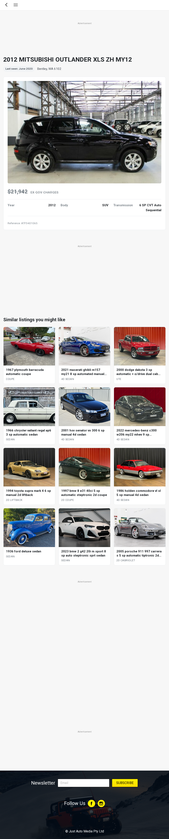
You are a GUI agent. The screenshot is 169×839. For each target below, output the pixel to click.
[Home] (84, 820)
